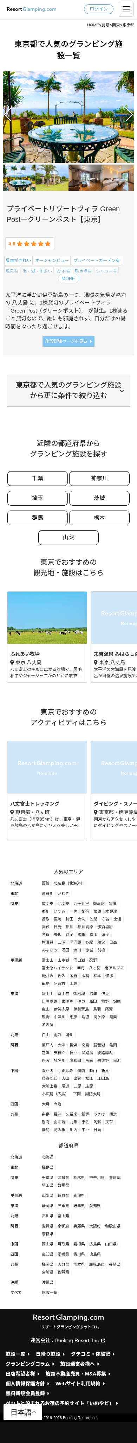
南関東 (47, 904)
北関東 (63, 904)
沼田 (65, 950)
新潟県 (79, 1195)
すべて (16, 1292)
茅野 (73, 976)
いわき (63, 893)
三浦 (61, 942)
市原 (97, 911)
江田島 (103, 1078)
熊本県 (79, 1264)
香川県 (79, 1254)
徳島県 (95, 1254)
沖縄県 (47, 1282)
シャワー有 (106, 271)
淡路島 (87, 1053)
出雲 (77, 1078)
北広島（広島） (55, 1094)
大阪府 (95, 1226)
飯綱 (85, 976)
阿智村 (59, 983)
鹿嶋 (57, 919)
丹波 (46, 1060)
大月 (46, 1104)
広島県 (95, 1244)
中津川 (59, 1017)
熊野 (46, 1017)
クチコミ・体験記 (90, 1354)
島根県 (79, 1244)
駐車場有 (83, 271)
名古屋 (47, 1024)
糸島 (46, 1114)
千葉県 (47, 1177)
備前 (81, 1071)
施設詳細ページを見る (66, 341)
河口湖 (79, 960)
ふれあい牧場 (47, 637)
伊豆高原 (49, 1001)
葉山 (93, 934)
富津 (113, 904)
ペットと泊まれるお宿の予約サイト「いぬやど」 (60, 1403)
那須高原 (85, 927)
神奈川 (99, 478)
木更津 (111, 911)
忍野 (93, 960)
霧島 (46, 1130)
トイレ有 (14, 282)
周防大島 (92, 1094)
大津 (61, 1045)
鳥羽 (97, 1009)
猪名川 (59, 1060)
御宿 (85, 911)
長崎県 (114, 1264)
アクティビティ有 (93, 282)
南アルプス (114, 968)
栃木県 (79, 1177)
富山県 (63, 1216)
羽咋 (57, 1035)
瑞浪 (85, 1017)
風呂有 (12, 271)
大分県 (63, 1264)
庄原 (89, 1086)
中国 (14, 1071)
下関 (77, 1094)
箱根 (81, 934)
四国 (14, 1104)
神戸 (73, 1053)
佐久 (61, 976)
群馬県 (63, 1185)
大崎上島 (49, 1086)
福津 (57, 1114)
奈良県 (47, 1234)
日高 (113, 942)
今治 (57, 1104)
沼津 (93, 994)
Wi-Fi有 (64, 271)
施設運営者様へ (77, 1364)
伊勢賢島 (81, 1009)
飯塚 (85, 1114)
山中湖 (63, 960)
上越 (73, 983)
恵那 (73, 1017)
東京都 (120, 282)
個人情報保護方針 (25, 1383)
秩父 (101, 942)
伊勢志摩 (61, 1009)
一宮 (73, 911)
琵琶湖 (99, 1045)
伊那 (109, 976)
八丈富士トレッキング (47, 790)
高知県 (47, 1254)
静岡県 (47, 1206)
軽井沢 (47, 976)
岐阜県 (79, 1206)
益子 (69, 934)
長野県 (63, 1195)
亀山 (46, 1009)
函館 (46, 883)
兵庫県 (79, 1226)
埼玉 (37, 498)
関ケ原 (99, 1017)
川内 (73, 1130)
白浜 (117, 1060)
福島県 (47, 1167)
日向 (97, 1130)
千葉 (37, 478)
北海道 (16, 883)
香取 (46, 919)
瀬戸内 (47, 1045)
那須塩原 (105, 927)
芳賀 (46, 934)
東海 (14, 994)
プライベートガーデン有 (96, 260)
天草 (109, 1122)
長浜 (73, 1045)
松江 (89, 1078)
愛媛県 (63, 1254)
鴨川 (46, 911)
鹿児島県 (97, 1264)
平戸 (85, 1130)
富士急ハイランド (57, 968)
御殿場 (79, 994)
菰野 (105, 1001)
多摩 (89, 942)
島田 (93, 1001)
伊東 (81, 1001)
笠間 (93, 919)
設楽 (113, 1017)
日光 (57, 927)
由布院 (59, 1122)
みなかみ (49, 950)
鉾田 (69, 919)
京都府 (63, 1226)
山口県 (111, 1244)
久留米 (71, 1114)
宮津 (46, 1053)
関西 (14, 1045)
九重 (73, 1122)
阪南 (89, 1060)
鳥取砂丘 (49, 1078)
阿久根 (59, 1130)
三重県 (63, 1206)
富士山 (47, 960)
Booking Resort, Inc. (77, 1340)
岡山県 (47, 1244)
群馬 (37, 518)
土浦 (117, 919)
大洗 (81, 919)
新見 (105, 1071)
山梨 (68, 537)
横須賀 (47, 942)
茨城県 (63, 1177)
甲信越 (16, 960)
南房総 (99, 904)
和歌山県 (112, 1226)
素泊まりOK (38, 282)
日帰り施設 (48, 1354)
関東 (14, 904)
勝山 (93, 1071)
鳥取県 (63, 1244)
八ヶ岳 (94, 968)
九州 (14, 1114)
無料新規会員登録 (25, 1393)
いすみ (59, 911)
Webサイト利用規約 (78, 1383)
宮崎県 (47, 1272)
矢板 (57, 934)
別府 (46, 1122)
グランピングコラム (28, 1364)
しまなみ (65, 1071)
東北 (14, 893)
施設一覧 (49, 1292)
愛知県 (95, 1206)
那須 (69, 927)
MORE (68, 278)
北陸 (14, 1035)
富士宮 (63, 994)
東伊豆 (67, 1001)
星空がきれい (18, 260)
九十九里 (81, 904)
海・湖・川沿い (37, 271)
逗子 (105, 934)
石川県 (47, 1216)
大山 (65, 1078)
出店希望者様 (20, 1374)
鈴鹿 (117, 1001)
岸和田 (75, 1060)
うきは (99, 1114)
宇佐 (85, 1122)
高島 (85, 1045)
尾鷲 (109, 1009)
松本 (97, 976)
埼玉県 (47, 1185)
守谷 (105, 919)
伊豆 (105, 994)
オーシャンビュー (52, 260)
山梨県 (47, 1195)
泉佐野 (103, 1060)
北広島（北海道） (69, 883)
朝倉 (113, 1114)
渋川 (77, 950)
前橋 (101, 950)
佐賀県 (63, 1272)
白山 (46, 1035)
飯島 (46, 983)
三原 (77, 1086)
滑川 (69, 1035)
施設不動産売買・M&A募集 (76, 1374)
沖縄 (14, 1282)
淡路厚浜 (105, 1053)
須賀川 (47, 893)
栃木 (99, 518)
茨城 (99, 498)
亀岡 (113, 1045)
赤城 (89, 950)
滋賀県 (47, 1226)
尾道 (65, 1086)
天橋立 (59, 1053)
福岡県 (47, 1264)
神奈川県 (97, 1177)
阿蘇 (97, 1122)
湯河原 (75, 942)
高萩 (46, 927)
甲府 (81, 968)
